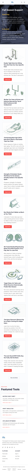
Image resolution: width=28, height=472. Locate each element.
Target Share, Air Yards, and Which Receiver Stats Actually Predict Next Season (13, 284)
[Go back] (3, 2)
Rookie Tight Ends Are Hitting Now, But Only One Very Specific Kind (14, 64)
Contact (24, 469)
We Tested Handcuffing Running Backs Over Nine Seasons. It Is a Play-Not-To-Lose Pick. (14, 248)
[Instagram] (7, 447)
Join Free (17, 456)
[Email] (12, 447)
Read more (7, 79)
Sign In (16, 453)
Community (5, 458)
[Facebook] (5, 447)
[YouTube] (9, 447)
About (3, 461)
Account (17, 458)
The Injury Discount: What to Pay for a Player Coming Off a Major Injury (14, 321)
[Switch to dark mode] (21, 2)
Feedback (4, 469)
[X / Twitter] (2, 447)
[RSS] (14, 447)
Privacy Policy (9, 469)
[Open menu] (24, 2)
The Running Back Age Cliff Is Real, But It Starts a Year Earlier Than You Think (13, 139)
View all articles (14, 377)
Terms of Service (14, 469)
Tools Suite (4, 453)
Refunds (19, 469)
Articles (4, 456)
